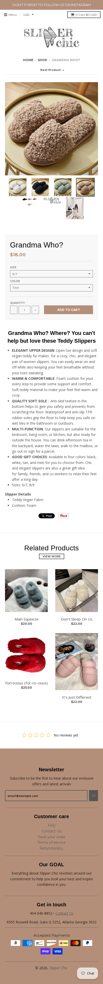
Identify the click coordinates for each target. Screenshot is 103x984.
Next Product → (52, 70)
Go (94, 795)
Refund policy (52, 848)
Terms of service (51, 842)
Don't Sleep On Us (76, 619)
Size (13, 267)
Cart (86, 15)
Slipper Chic (58, 967)
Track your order (52, 837)
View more (51, 556)
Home (28, 60)
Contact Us (51, 831)
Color (15, 281)
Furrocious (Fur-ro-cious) (26, 682)
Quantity (17, 303)
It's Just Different (77, 697)
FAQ (52, 825)
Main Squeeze (26, 619)
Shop (42, 60)
